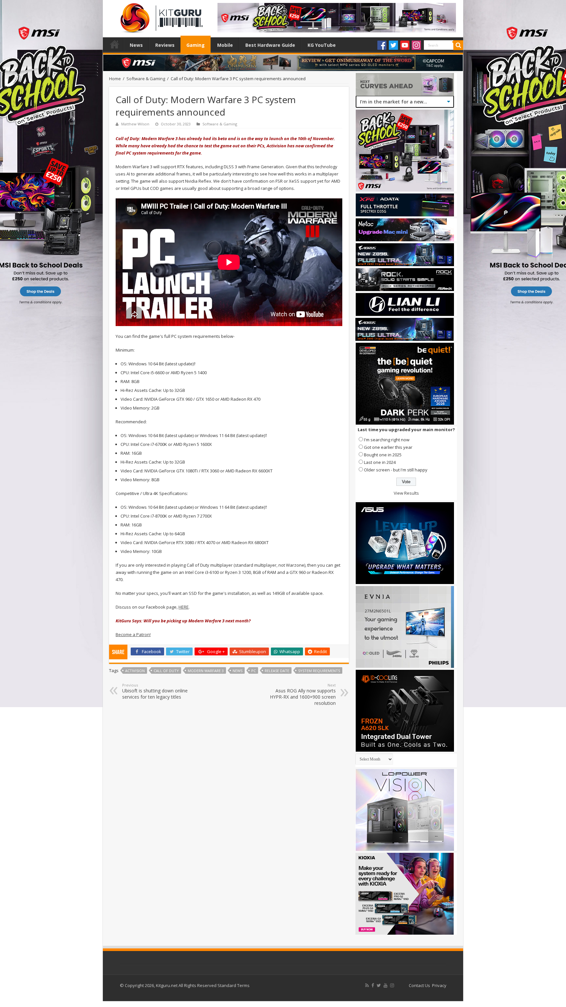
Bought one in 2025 (383, 455)
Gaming (195, 45)
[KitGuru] (160, 15)
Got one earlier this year (388, 447)
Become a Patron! (133, 634)
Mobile (225, 45)
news (237, 670)
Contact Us (419, 985)
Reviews (165, 45)
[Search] (458, 45)
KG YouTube (322, 45)
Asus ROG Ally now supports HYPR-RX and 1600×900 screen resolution (303, 694)
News (136, 45)
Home (114, 44)
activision (135, 670)
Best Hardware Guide (270, 45)
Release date (277, 670)
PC (253, 670)
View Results (406, 493)
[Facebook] (382, 45)
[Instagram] (416, 45)
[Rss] (367, 985)
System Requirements (319, 670)
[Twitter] (393, 45)
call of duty (166, 670)
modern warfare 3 (206, 670)
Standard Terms (233, 985)
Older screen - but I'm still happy (395, 470)
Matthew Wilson (135, 123)
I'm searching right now (386, 440)
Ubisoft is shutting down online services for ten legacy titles (155, 691)
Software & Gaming (145, 79)
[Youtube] (404, 45)
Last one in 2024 (380, 462)
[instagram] (392, 985)
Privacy (439, 985)
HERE (184, 607)
